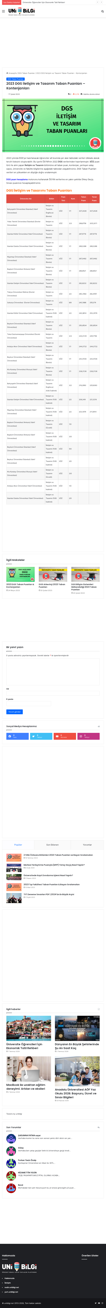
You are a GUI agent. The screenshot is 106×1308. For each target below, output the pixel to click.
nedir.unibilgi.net (12, 1287)
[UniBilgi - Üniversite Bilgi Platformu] (21, 11)
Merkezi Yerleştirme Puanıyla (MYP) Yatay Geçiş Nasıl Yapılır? (54, 865)
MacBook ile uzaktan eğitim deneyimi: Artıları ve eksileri (25, 1087)
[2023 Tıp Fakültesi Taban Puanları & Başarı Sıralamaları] (14, 887)
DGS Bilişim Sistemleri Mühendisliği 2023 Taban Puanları (84, 587)
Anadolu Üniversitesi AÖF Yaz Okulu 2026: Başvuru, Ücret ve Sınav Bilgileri (75, 1093)
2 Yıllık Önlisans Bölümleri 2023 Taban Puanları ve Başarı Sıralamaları (58, 855)
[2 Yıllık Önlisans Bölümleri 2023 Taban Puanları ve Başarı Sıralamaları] (14, 858)
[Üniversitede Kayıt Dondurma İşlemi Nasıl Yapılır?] (14, 877)
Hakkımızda (9, 1278)
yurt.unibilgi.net (11, 1292)
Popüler (18, 844)
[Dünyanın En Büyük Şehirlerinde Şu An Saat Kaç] (77, 1028)
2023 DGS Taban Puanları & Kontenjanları (20, 585)
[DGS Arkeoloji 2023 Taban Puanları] (53, 574)
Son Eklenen (52, 844)
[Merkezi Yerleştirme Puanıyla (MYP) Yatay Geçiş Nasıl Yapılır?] (14, 868)
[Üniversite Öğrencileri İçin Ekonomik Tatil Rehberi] (28, 1028)
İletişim (8, 1283)
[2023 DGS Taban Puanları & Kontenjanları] (20, 574)
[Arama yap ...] (102, 12)
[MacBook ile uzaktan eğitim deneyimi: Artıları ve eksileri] (28, 1069)
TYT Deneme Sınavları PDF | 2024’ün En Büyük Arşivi (49, 894)
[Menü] (3, 12)
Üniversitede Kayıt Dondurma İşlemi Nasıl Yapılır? (48, 875)
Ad (7, 689)
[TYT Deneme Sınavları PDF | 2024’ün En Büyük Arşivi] (14, 898)
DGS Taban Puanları (26, 73)
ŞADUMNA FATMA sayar (29, 1135)
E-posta (9, 699)
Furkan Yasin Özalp (27, 1160)
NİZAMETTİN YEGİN (27, 1172)
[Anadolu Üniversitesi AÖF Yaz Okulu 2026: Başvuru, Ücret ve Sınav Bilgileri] (77, 1071)
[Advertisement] (53, 45)
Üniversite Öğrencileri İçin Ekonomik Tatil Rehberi (44, 2)
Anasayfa (12, 73)
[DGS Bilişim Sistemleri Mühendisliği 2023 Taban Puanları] (85, 574)
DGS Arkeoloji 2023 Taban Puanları (52, 585)
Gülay (21, 1148)
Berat (20, 1185)
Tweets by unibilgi (14, 1114)
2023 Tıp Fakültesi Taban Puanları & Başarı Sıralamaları (52, 884)
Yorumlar (87, 844)
